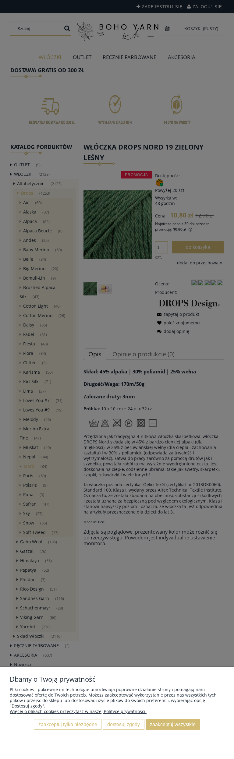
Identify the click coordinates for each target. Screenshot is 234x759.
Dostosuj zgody (123, 724)
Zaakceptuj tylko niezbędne (67, 724)
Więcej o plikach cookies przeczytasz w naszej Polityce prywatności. (78, 711)
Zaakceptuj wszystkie (173, 724)
